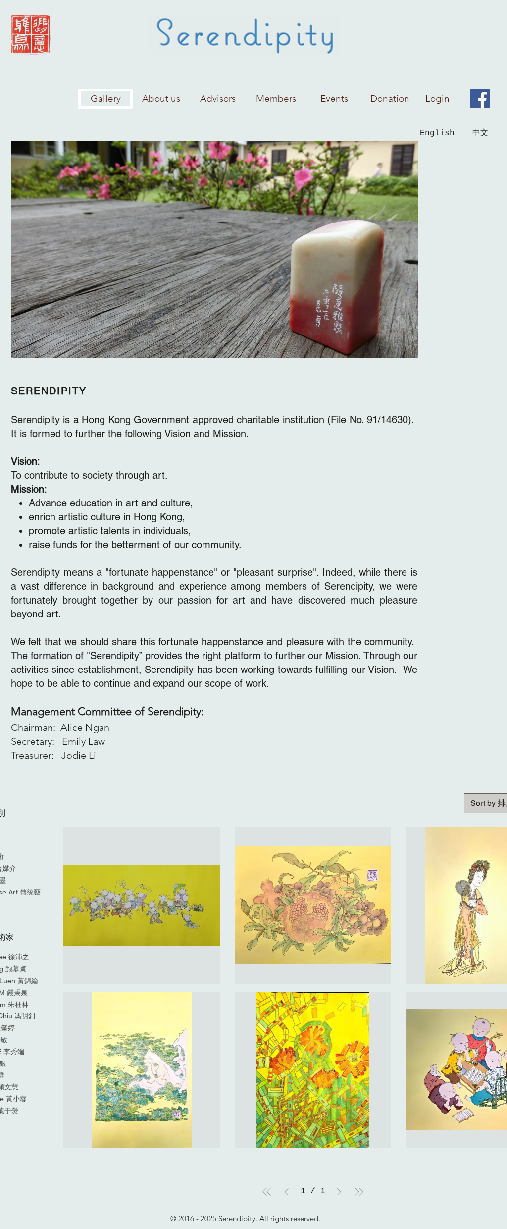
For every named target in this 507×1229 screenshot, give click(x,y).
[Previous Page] (287, 1192)
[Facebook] (480, 98)
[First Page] (267, 1192)
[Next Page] (339, 1192)
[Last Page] (359, 1192)
